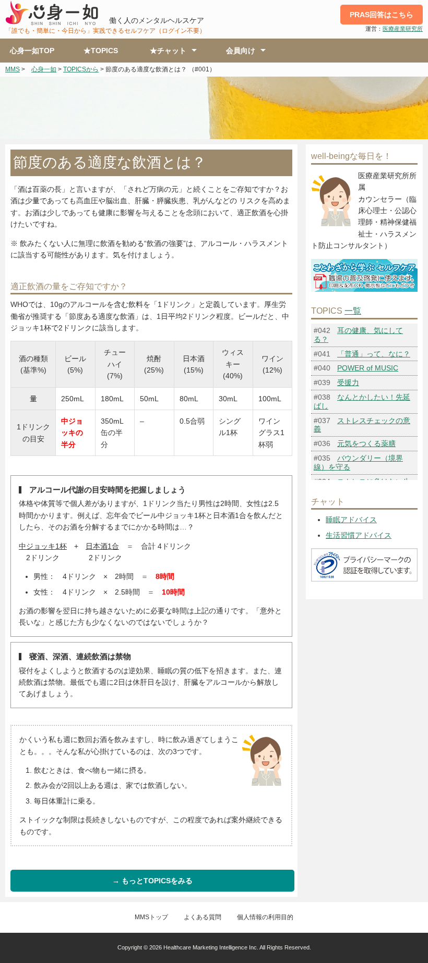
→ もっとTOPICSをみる (152, 880)
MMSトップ (151, 917)
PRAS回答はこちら (381, 14)
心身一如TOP (32, 50)
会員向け (240, 50)
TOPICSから (81, 69)
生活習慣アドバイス (358, 535)
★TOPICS (101, 50)
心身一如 (43, 69)
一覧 (352, 310)
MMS (12, 69)
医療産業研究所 (403, 29)
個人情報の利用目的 (265, 917)
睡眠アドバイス (351, 519)
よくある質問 (202, 917)
